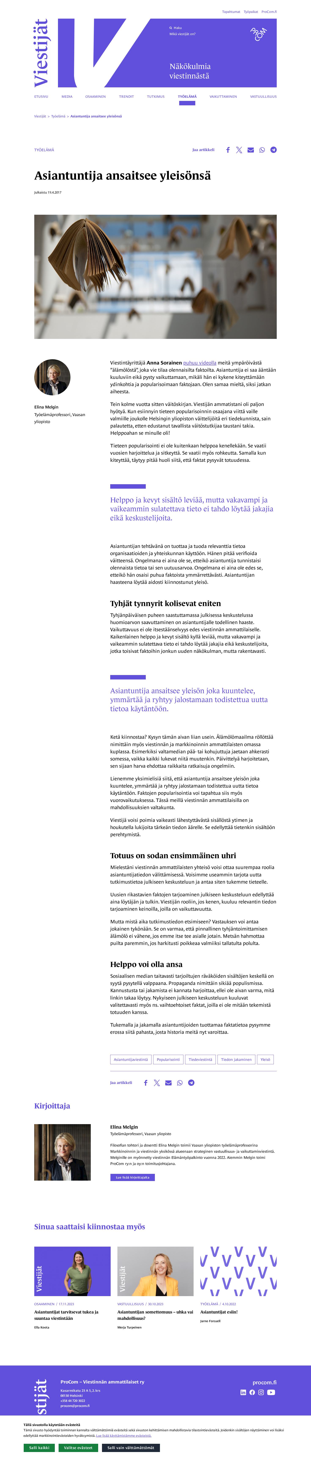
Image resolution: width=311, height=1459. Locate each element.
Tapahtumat (231, 12)
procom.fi (265, 1382)
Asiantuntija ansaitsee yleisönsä (96, 116)
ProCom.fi (269, 12)
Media (67, 97)
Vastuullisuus (263, 97)
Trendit (126, 97)
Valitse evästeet (78, 1448)
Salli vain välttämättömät (130, 1448)
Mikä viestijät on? (182, 34)
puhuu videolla (199, 363)
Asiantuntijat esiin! (219, 1312)
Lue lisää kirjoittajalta (132, 1177)
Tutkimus (156, 97)
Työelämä (187, 97)
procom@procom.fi (75, 1406)
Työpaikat (251, 12)
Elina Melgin (46, 407)
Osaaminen (95, 97)
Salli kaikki (39, 1448)
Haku (178, 28)
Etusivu (41, 97)
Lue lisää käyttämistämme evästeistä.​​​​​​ (123, 1436)
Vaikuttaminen (223, 97)
